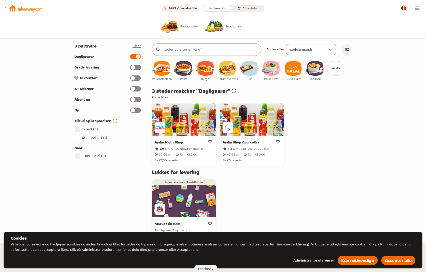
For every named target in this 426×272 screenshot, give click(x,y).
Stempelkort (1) (94, 137)
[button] (23, 8)
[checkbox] (162, 71)
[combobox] (211, 49)
